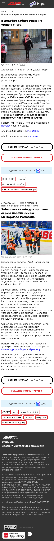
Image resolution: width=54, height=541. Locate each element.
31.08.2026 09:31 (8, 203)
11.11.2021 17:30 (7, 11)
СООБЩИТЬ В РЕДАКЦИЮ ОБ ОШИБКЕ (23, 446)
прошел (6, 125)
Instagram (33, 131)
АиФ (22, 64)
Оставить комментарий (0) (27, 157)
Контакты (8, 442)
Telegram (32, 136)
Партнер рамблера (26, 527)
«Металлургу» (9, 349)
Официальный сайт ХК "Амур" (16, 257)
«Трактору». (35, 349)
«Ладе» (22, 349)
